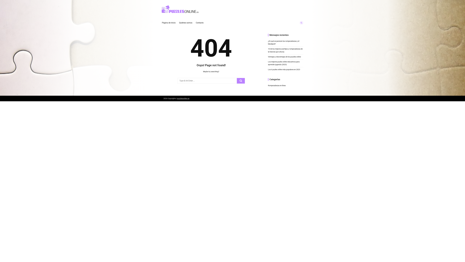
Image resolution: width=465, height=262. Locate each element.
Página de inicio (169, 23)
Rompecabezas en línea (277, 85)
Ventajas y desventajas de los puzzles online (284, 57)
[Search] (241, 81)
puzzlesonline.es (183, 98)
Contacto (200, 23)
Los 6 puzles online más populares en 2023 (284, 69)
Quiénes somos (185, 23)
